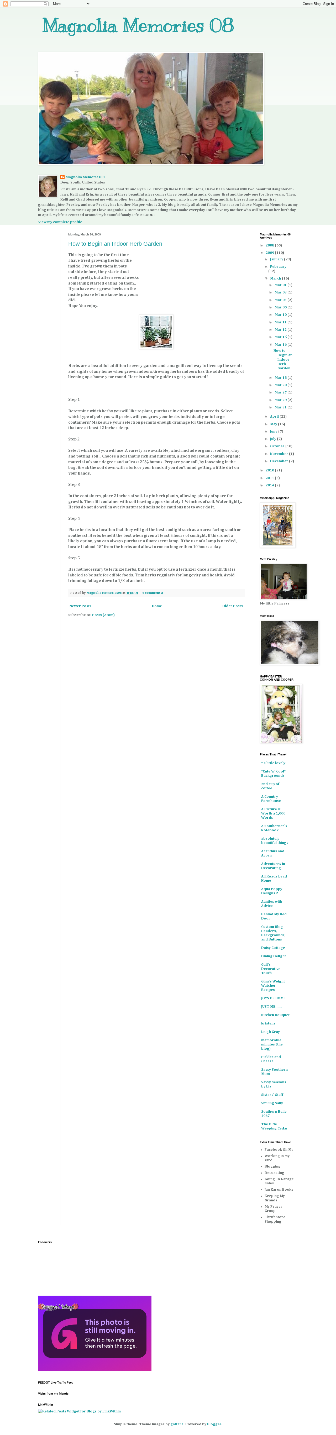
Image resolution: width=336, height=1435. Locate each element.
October (277, 446)
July (273, 439)
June (274, 431)
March (276, 278)
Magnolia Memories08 (85, 177)
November (279, 454)
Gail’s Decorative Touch (270, 969)
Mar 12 (281, 330)
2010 (270, 470)
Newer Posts (80, 606)
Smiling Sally (272, 1103)
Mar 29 (281, 400)
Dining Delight (273, 956)
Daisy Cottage (273, 948)
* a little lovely (273, 763)
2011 (270, 478)
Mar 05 (281, 307)
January (277, 259)
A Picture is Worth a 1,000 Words (273, 813)
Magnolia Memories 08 (138, 25)
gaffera (176, 1424)
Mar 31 (281, 407)
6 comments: (153, 593)
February (278, 267)
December (279, 461)
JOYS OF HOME (273, 998)
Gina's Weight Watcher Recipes (273, 986)
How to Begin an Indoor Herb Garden (115, 243)
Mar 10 (281, 315)
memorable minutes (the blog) (272, 1044)
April (275, 416)
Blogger (214, 1424)
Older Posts (232, 606)
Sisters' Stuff (272, 1095)
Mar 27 (281, 392)
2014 (270, 485)
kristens (268, 1023)
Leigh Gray (270, 1032)
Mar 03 (281, 292)
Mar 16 (281, 344)
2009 (270, 253)
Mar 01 (281, 285)
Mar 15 (281, 337)
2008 (270, 245)
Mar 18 (281, 378)
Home (157, 606)
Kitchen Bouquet (275, 1015)
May (274, 424)
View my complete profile (60, 222)
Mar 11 (281, 322)
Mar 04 (281, 300)
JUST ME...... (271, 1006)
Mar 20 (281, 385)
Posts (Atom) (103, 615)
